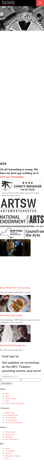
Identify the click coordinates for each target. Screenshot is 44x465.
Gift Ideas (8, 437)
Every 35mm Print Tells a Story (15, 287)
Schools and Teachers (13, 422)
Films (7, 394)
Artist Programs (11, 420)
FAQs (7, 401)
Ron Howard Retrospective (13, 345)
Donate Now (10, 434)
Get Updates (6, 383)
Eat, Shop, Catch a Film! (11, 315)
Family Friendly (10, 399)
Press (7, 458)
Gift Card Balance (12, 439)
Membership (9, 413)
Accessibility (10, 451)
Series (7, 396)
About (7, 448)
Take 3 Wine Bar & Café (14, 403)
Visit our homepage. (12, 177)
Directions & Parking (13, 456)
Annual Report (10, 432)
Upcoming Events (11, 415)
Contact (8, 453)
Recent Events (10, 418)
